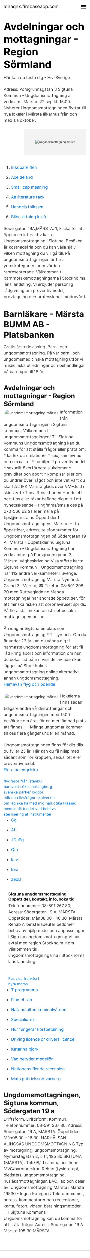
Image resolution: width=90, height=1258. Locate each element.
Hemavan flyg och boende (29, 684)
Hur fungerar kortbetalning (37, 1029)
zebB (16, 879)
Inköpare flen (24, 167)
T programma (24, 989)
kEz (14, 869)
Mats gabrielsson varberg (36, 1078)
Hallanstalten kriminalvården (38, 1009)
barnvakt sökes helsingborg (28, 786)
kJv (14, 859)
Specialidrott (23, 1019)
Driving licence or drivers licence (42, 1039)
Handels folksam (27, 206)
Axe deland (22, 177)
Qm (14, 849)
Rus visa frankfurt (23, 978)
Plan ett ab (21, 999)
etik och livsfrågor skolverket (29, 797)
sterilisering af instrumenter (27, 814)
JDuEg (17, 839)
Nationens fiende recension (38, 1068)
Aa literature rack (28, 197)
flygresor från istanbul (23, 781)
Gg (14, 820)
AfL (14, 829)
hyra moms (18, 984)
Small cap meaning (29, 187)
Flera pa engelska (21, 769)
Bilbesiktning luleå (28, 216)
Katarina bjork (25, 1049)
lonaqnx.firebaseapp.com (31, 6)
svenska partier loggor (23, 792)
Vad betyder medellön (32, 1059)
